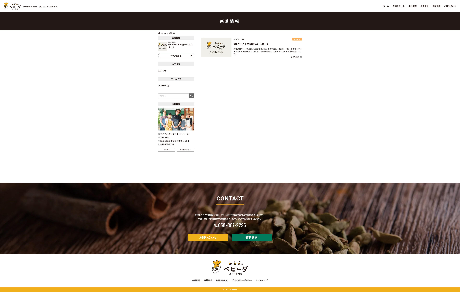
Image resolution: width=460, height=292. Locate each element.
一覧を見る (176, 55)
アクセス (167, 150)
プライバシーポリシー (242, 280)
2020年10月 (163, 85)
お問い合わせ (450, 6)
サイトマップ (262, 280)
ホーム (386, 6)
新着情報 (425, 6)
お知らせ (162, 70)
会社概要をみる (185, 150)
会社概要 (413, 6)
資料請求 (436, 6)
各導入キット (399, 6)
